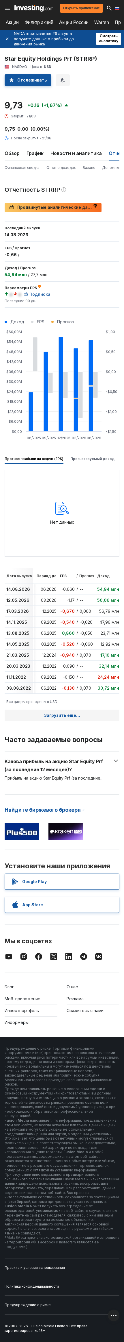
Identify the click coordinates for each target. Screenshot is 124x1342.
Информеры (17, 1022)
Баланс (89, 167)
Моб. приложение (22, 998)
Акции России (74, 22)
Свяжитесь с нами (85, 1010)
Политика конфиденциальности (32, 1286)
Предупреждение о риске (28, 1305)
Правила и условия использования (35, 1267)
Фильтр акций (39, 22)
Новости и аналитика (76, 153)
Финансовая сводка (22, 167)
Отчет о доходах (61, 167)
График (35, 153)
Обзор (12, 153)
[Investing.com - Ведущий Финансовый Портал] (33, 8)
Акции (12, 22)
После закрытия (25, 138)
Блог (9, 986)
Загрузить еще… (62, 715)
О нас (72, 986)
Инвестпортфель (22, 1010)
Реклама (75, 998)
